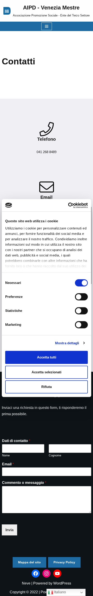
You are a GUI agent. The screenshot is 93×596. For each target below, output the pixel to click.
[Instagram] (46, 573)
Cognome (55, 455)
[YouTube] (57, 573)
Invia (9, 530)
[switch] (81, 296)
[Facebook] (36, 573)
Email (8, 464)
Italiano (59, 592)
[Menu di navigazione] (46, 26)
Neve (26, 583)
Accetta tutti (46, 357)
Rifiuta (46, 387)
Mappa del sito (29, 562)
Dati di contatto (16, 441)
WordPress (62, 583)
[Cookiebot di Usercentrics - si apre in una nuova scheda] (68, 205)
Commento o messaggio (24, 483)
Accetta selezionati (46, 372)
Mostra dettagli (67, 343)
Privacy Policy (64, 562)
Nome (6, 455)
